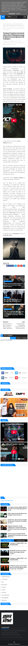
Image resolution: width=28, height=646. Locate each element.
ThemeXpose (17, 644)
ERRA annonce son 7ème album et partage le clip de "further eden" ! (13, 300)
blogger (13, 338)
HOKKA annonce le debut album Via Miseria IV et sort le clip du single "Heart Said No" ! (13, 285)
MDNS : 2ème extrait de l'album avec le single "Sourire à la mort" (17, 514)
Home (4, 24)
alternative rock (8, 281)
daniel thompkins (16, 24)
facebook (24, 338)
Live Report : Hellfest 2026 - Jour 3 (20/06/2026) (18, 559)
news (7, 25)
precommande (5, 597)
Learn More (11, 13)
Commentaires (21, 540)
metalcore (4, 584)
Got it (18, 13)
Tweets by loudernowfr (7, 500)
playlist (3, 589)
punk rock (4, 600)
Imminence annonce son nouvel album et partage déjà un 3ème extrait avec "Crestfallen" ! (18, 567)
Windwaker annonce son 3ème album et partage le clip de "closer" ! (18, 552)
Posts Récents (7, 540)
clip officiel (8, 24)
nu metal (4, 587)
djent (21, 24)
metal (4, 25)
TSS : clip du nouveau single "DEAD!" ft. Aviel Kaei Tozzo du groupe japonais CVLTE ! (17, 508)
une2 (4, 27)
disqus (18, 338)
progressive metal (13, 25)
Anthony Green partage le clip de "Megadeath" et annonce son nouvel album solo (17, 535)
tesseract (20, 25)
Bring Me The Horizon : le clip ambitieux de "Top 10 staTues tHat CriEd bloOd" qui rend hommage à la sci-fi (17, 528)
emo (3, 582)
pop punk (4, 592)
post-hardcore (5, 595)
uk (23, 25)
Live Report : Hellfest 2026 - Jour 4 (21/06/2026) (18, 544)
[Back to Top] (14, 642)
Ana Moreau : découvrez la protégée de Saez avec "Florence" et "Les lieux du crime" (17, 521)
